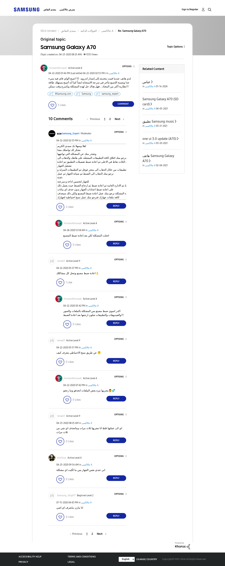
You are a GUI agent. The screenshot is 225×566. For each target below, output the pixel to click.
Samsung (86, 93)
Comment (123, 104)
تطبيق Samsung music (158, 121)
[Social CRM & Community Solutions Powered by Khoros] (182, 545)
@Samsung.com (63, 93)
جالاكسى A (114, 73)
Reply (116, 206)
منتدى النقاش (49, 9)
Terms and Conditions (82, 556)
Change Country (146, 559)
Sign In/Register (190, 9)
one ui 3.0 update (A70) (159, 139)
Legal (71, 562)
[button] (128, 66)
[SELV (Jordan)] (26, 9)
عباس (146, 82)
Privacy (23, 562)
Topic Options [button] (175, 46)
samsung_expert (110, 93)
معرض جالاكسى (67, 9)
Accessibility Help (30, 556)
